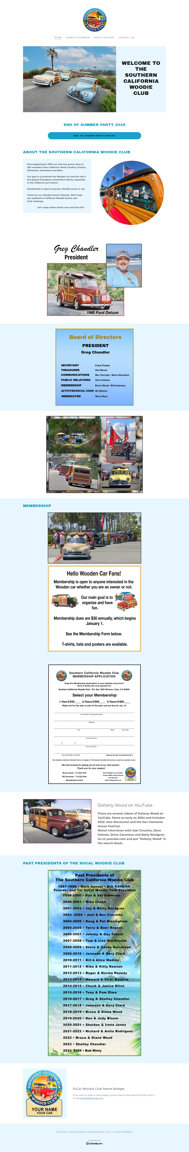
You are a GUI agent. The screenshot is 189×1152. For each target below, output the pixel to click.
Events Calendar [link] (78, 37)
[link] (94, 20)
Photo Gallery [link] (104, 37)
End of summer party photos (94, 136)
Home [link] (58, 37)
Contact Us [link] (126, 37)
